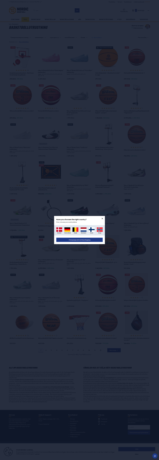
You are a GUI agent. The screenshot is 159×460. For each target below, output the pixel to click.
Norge (99, 232)
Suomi (91, 232)
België (75, 232)
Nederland (83, 232)
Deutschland (67, 232)
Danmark (59, 232)
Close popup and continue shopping (79, 240)
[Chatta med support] (155, 456)
